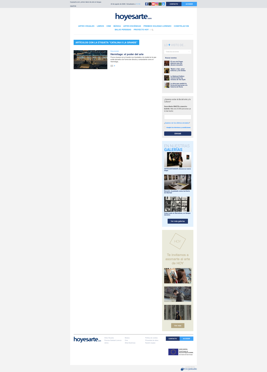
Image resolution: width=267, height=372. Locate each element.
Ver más (177, 325)
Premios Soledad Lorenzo (113, 340)
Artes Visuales (109, 338)
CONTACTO (174, 4)
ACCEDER (189, 4)
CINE (108, 26)
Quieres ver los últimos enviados (177, 123)
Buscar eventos (171, 58)
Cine (126, 340)
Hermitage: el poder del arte (127, 54)
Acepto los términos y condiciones (178, 127)
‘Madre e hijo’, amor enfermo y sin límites (178, 69)
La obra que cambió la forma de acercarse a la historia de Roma (178, 85)
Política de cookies (151, 338)
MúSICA (117, 26)
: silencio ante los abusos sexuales (176, 63)
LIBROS (100, 26)
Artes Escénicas (130, 343)
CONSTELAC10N (181, 26)
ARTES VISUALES (86, 26)
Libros (106, 343)
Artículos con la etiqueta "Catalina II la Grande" (106, 42)
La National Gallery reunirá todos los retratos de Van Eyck (177, 77)
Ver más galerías (178, 221)
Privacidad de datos (151, 340)
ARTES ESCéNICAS (132, 26)
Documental (114, 51)
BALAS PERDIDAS (123, 29)
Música (127, 338)
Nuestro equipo (150, 343)
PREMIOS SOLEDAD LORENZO (157, 26)
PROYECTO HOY (141, 29)
